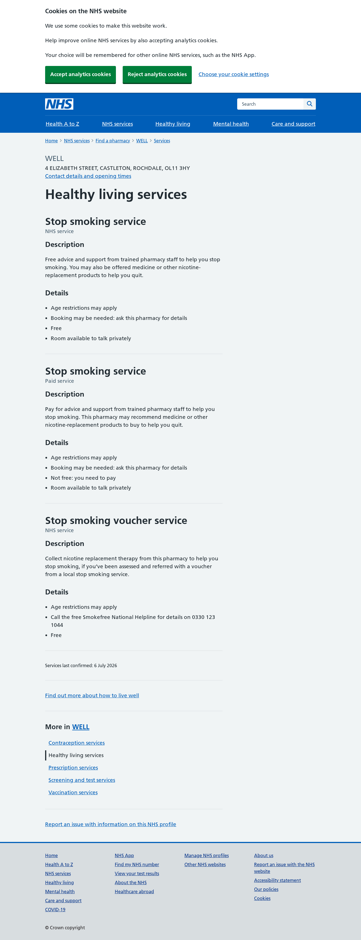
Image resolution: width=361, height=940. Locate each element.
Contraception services (77, 743)
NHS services (117, 124)
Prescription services (73, 767)
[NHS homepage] (59, 104)
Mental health (231, 124)
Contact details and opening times (88, 176)
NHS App (124, 855)
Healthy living (172, 124)
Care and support (293, 124)
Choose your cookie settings (234, 74)
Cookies (262, 898)
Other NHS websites (205, 864)
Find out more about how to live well (92, 695)
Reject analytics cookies (157, 74)
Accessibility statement (277, 880)
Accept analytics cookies (80, 74)
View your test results (137, 873)
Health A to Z (62, 124)
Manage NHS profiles (206, 855)
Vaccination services (73, 792)
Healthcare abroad (134, 891)
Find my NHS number (137, 864)
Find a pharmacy (113, 140)
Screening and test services (82, 780)
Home (51, 140)
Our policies (266, 889)
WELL (142, 140)
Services (162, 140)
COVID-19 (55, 909)
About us (263, 855)
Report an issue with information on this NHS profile (110, 824)
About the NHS (131, 882)
